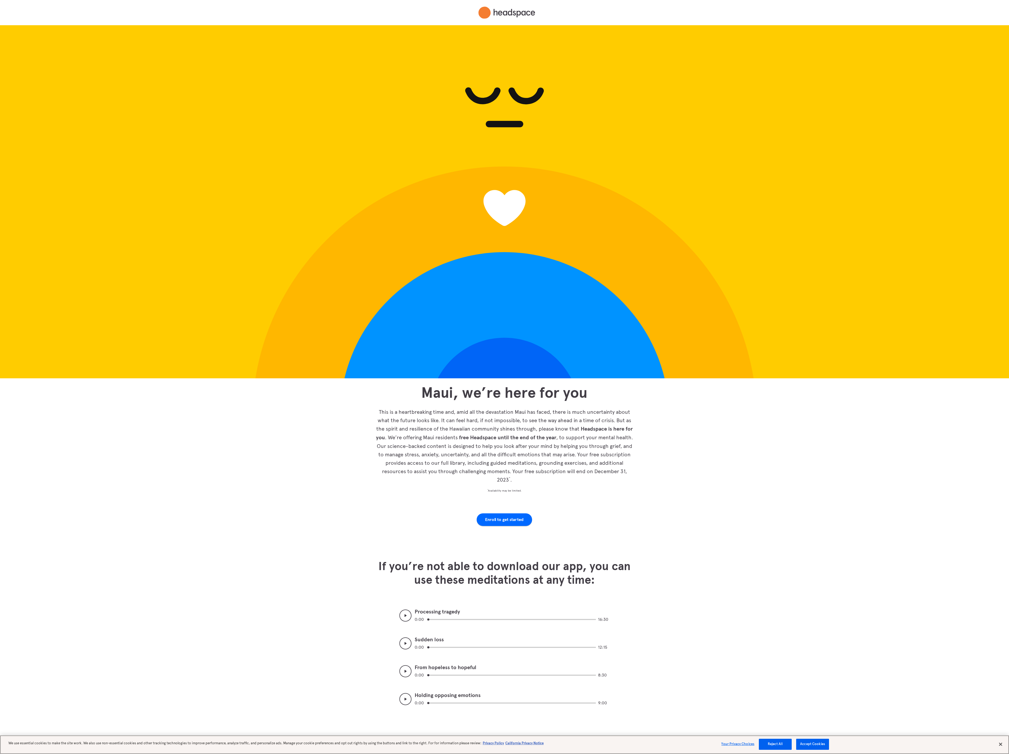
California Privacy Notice (524, 743)
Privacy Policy (493, 743)
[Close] (1000, 744)
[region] (504, 744)
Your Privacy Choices (737, 744)
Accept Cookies (812, 744)
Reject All (775, 744)
